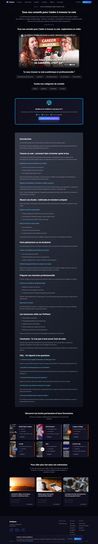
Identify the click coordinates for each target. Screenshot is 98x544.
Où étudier (36, 2)
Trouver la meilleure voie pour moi (49, 118)
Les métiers (44, 2)
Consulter (22, 436)
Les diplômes (73, 530)
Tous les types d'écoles (51, 76)
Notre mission (82, 523)
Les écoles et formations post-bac (25, 76)
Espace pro (81, 528)
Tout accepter (78, 538)
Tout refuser (70, 538)
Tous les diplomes (65, 76)
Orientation (43, 88)
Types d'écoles (27, 2)
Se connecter (78, 2)
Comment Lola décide (83, 525)
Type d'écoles (73, 525)
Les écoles (19, 2)
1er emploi (62, 88)
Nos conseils (60, 2)
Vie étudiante (53, 88)
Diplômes (52, 2)
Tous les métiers (76, 76)
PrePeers (13, 522)
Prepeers (36, 6)
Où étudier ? (40, 76)
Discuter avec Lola (87, 2)
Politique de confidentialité (27, 540)
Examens (35, 88)
